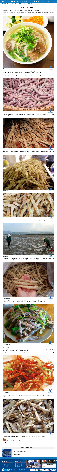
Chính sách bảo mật (5, 465)
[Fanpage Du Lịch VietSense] (49, 467)
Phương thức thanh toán (5, 464)
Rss (54, 460)
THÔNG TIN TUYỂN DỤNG (18, 461)
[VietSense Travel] (2, 3)
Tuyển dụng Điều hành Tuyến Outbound (20, 464)
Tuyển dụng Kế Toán (17, 466)
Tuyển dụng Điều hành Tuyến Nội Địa (19, 463)
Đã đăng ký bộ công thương (6, 470)
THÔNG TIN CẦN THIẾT (5, 461)
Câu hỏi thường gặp (5, 466)
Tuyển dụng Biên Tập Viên (18, 465)
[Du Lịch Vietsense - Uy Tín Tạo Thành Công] (33, 467)
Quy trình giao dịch (4, 463)
